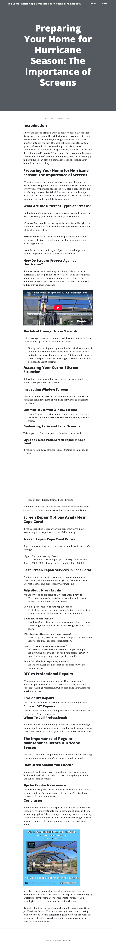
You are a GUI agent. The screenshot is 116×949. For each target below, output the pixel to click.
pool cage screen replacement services (51, 278)
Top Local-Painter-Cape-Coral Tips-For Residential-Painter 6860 (44, 3)
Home (93, 4)
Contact (104, 4)
